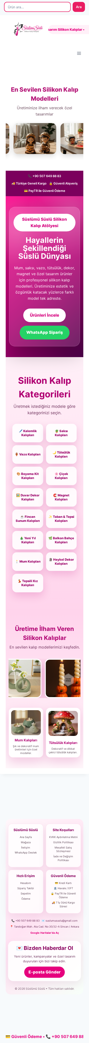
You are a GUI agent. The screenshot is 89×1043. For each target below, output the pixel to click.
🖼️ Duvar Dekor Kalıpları (27, 497)
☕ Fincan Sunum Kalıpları (28, 519)
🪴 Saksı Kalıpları (61, 433)
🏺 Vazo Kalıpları (28, 454)
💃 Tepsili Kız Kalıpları (28, 583)
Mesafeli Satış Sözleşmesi (63, 849)
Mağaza (26, 842)
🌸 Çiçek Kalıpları (61, 476)
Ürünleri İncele (44, 315)
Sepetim (26, 893)
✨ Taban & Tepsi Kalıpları (61, 519)
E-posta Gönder (44, 972)
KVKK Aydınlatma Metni (63, 837)
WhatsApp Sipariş (44, 332)
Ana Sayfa (26, 837)
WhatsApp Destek (26, 852)
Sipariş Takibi (25, 888)
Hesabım (25, 883)
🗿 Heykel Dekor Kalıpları (61, 562)
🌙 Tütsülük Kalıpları (61, 454)
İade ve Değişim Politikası (63, 858)
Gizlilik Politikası (63, 842)
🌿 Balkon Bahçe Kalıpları (61, 540)
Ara (79, 7)
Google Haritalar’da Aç (44, 932)
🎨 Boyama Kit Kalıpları (28, 476)
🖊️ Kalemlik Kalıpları (28, 433)
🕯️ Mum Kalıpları (28, 561)
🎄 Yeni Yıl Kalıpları (28, 540)
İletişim (25, 847)
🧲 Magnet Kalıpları (61, 497)
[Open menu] (79, 53)
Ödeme (25, 898)
